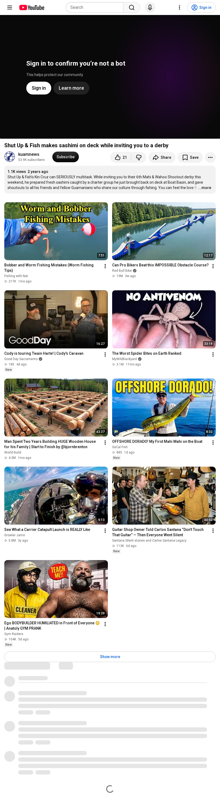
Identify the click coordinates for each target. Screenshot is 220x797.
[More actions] (210, 157)
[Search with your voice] (150, 7)
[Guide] (9, 7)
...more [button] (204, 188)
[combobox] (96, 7)
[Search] (131, 7)
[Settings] (179, 7)
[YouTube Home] (31, 7)
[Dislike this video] (138, 157)
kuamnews (28, 154)
